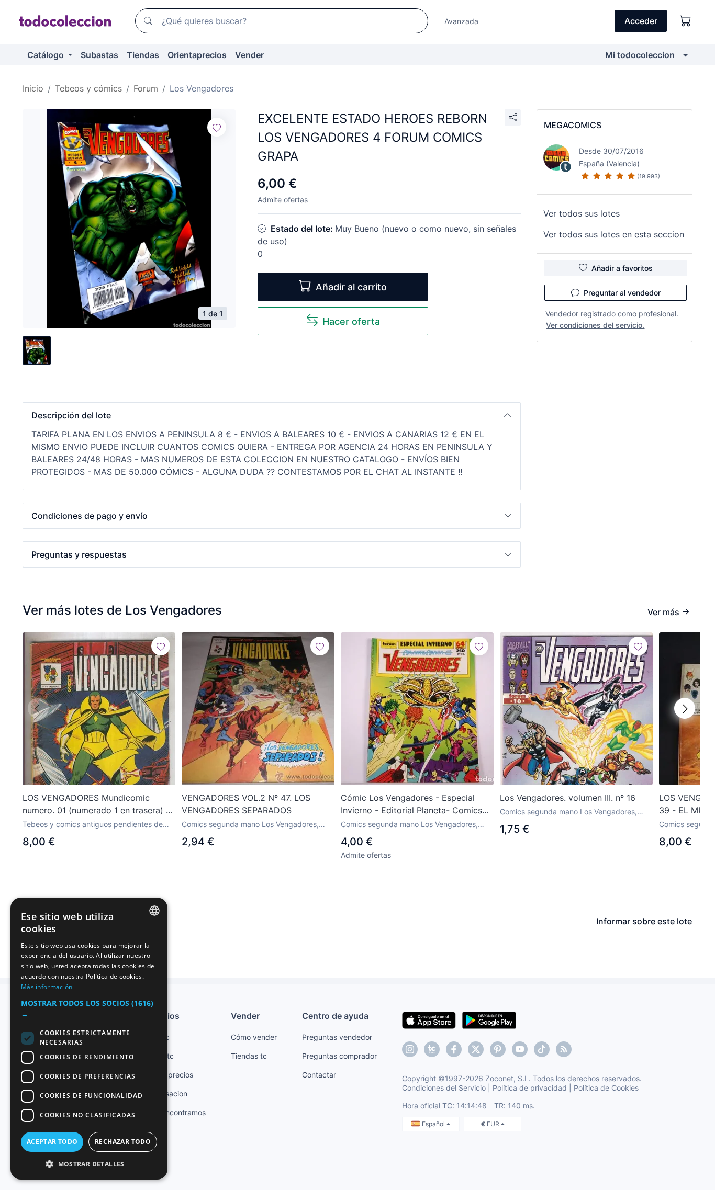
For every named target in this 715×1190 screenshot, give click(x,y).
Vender (249, 55)
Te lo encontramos (174, 1112)
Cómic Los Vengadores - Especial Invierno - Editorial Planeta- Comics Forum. (411, 804)
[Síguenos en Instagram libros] (432, 1049)
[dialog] (88, 1039)
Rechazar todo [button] (123, 1141)
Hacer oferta (351, 321)
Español (434, 1124)
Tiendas (143, 55)
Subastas (99, 55)
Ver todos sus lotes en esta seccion (613, 234)
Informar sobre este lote (644, 921)
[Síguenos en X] (476, 1049)
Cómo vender (254, 1037)
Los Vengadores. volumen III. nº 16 (567, 797)
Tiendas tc (249, 1055)
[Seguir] (216, 127)
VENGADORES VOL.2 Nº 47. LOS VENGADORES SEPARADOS (246, 803)
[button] (271, 415)
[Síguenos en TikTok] (542, 1049)
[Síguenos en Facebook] (454, 1049)
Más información (47, 986)
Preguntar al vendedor (622, 292)
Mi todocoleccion (640, 55)
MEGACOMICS (572, 125)
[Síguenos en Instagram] (410, 1049)
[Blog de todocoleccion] (564, 1049)
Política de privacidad (530, 1087)
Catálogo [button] (46, 55)
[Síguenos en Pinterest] (498, 1049)
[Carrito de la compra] (685, 21)
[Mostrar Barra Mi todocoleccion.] (685, 54)
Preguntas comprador (339, 1055)
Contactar (319, 1074)
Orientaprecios (197, 55)
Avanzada (461, 21)
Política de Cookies (606, 1087)
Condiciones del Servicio (444, 1087)
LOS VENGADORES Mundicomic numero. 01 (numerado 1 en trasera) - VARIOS (96, 804)
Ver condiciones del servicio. (595, 325)
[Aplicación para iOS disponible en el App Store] (429, 1019)
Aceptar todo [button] (52, 1141)
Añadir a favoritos (622, 268)
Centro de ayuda (335, 1016)
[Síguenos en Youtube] (520, 1049)
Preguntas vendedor (337, 1037)
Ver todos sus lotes (581, 213)
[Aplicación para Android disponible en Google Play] (489, 1019)
